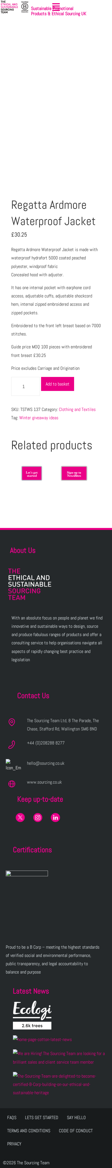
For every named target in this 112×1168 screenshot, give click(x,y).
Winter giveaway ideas (38, 418)
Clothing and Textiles (77, 409)
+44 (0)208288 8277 (46, 743)
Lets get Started (41, 1118)
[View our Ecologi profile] (32, 1015)
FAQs (11, 1118)
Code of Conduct (76, 1131)
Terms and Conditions (28, 1131)
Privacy (14, 1144)
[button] (56, 7)
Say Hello (76, 1118)
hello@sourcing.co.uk (45, 763)
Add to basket (57, 384)
